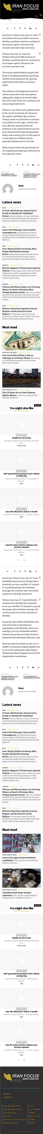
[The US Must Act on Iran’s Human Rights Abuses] (21, 378)
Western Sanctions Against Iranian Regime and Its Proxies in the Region (19, 311)
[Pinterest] (25, 28)
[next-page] (24, 560)
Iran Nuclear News (9, 352)
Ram (21, 186)
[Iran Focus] (21, 7)
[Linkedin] (30, 28)
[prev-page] (18, 560)
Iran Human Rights (9, 389)
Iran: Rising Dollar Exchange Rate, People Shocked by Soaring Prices (19, 251)
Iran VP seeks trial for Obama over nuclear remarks (21, 546)
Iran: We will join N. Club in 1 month (21, 511)
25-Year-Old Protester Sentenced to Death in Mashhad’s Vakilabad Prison (19, 213)
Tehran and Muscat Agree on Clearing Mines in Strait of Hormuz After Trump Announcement (21, 289)
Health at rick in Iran (21, 438)
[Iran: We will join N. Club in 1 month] (21, 498)
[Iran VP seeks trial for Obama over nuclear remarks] (21, 531)
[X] (20, 28)
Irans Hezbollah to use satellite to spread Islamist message (32, 175)
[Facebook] (14, 28)
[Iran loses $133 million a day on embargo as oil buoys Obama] (21, 340)
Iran (4, 208)
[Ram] (9, 189)
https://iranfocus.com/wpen (27, 189)
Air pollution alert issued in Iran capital (9, 174)
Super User (21, 446)
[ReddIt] (35, 28)
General (5, 265)
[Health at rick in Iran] (21, 424)
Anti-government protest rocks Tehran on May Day (21, 474)
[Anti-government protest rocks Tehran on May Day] (21, 460)
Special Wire (21, 435)
